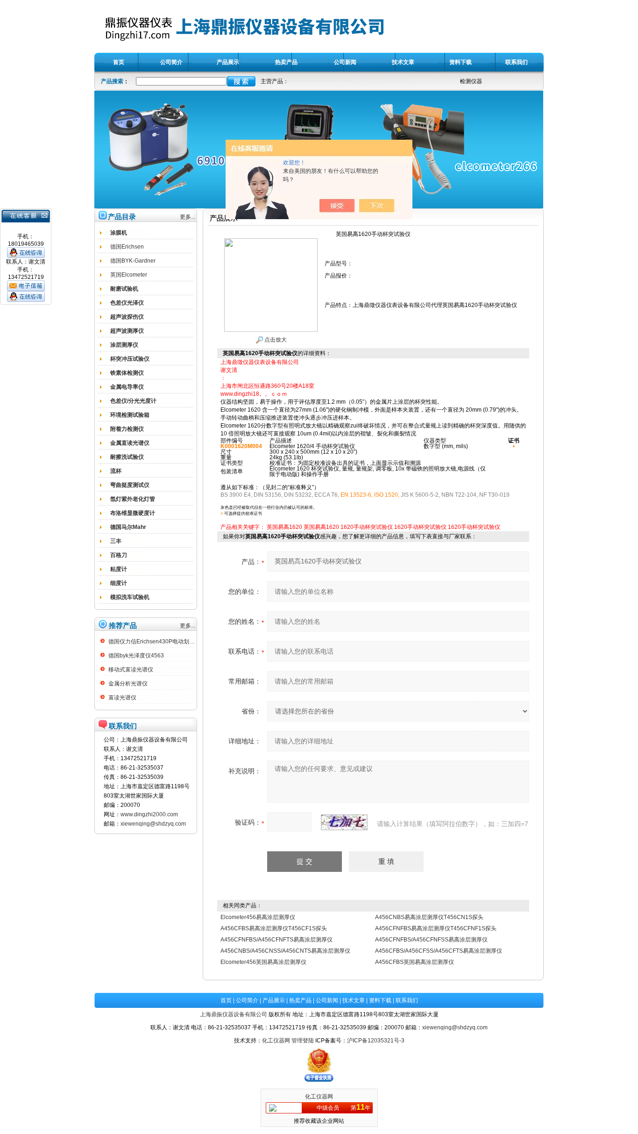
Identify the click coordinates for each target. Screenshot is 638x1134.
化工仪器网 (276, 1040)
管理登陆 (302, 1040)
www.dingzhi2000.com (149, 814)
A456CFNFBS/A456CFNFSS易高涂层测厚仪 (431, 939)
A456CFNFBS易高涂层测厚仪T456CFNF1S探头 (435, 928)
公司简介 (247, 1000)
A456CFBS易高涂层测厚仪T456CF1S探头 (273, 928)
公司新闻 (327, 1000)
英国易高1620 (284, 527)
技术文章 (353, 1000)
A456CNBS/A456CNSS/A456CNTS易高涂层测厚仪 (285, 951)
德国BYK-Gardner (133, 260)
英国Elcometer (128, 274)
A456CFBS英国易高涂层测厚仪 (414, 962)
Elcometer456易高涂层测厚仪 (257, 917)
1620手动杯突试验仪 (366, 527)
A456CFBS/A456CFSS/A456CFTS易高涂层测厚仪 (438, 951)
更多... (187, 217)
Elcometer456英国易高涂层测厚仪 (263, 962)
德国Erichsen (127, 246)
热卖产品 (300, 1000)
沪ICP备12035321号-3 (375, 1040)
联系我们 (407, 1000)
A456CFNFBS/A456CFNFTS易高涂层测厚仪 (276, 939)
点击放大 (275, 339)
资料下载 (380, 1000)
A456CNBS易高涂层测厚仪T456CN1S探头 (429, 917)
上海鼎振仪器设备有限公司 (233, 1014)
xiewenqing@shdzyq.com (153, 823)
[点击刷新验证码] (344, 822)
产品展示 (273, 1000)
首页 (226, 1000)
